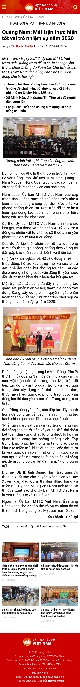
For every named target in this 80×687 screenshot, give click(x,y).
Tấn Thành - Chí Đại (22, 46)
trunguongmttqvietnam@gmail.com (44, 676)
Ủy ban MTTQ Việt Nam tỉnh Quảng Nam (41, 526)
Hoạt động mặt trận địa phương (37, 23)
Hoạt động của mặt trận (23, 17)
